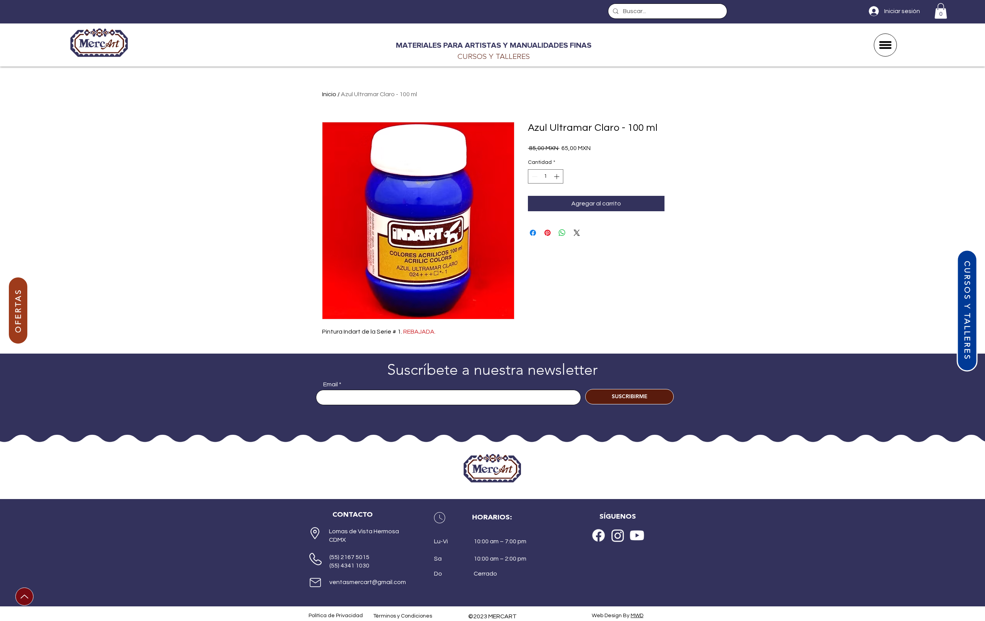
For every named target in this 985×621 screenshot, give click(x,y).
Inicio (329, 94)
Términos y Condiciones (402, 616)
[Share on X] (576, 232)
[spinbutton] (546, 176)
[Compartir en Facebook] (533, 232)
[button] (940, 11)
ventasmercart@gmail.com (367, 582)
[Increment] (557, 176)
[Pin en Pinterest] (547, 232)
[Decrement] (534, 176)
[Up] (24, 597)
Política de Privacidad (336, 615)
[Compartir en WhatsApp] (562, 232)
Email (330, 384)
